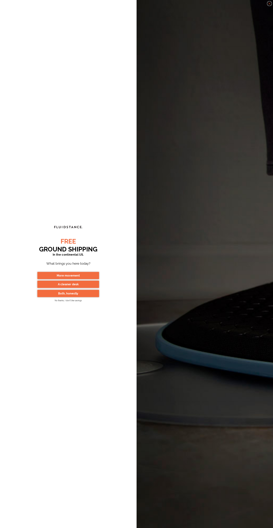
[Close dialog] (269, 3)
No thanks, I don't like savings (68, 300)
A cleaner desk (68, 284)
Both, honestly (68, 293)
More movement (68, 275)
